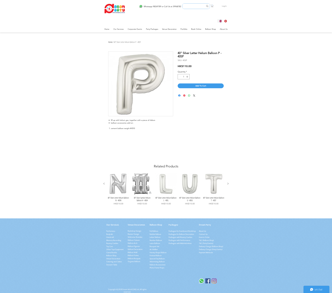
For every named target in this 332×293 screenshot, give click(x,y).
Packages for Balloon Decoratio (181, 234)
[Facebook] (207, 280)
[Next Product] (228, 183)
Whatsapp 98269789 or (154, 6)
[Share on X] (194, 95)
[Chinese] (224, 21)
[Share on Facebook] (179, 95)
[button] (212, 6)
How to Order (204, 237)
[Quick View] (118, 183)
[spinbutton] (184, 76)
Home (110, 42)
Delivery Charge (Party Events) (210, 249)
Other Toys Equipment (115, 249)
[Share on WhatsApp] (189, 95)
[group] (166, 189)
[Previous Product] (104, 183)
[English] (219, 21)
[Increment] (187, 76)
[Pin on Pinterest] (184, 95)
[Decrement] (180, 76)
